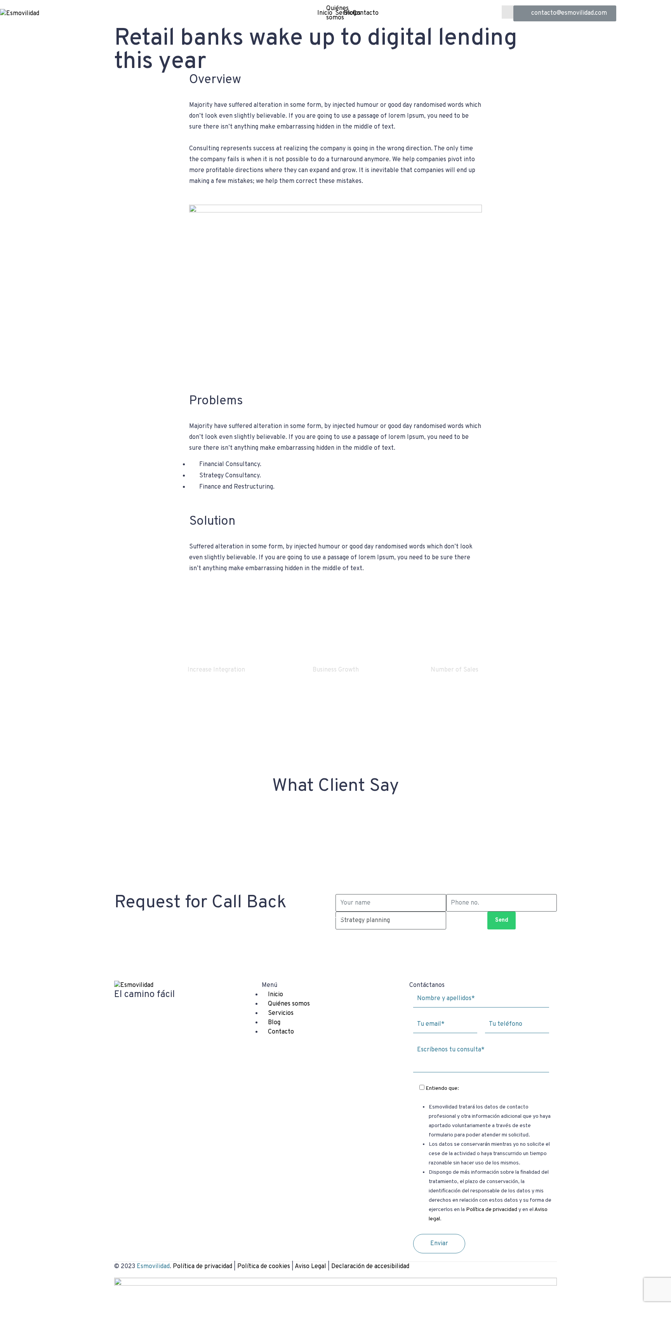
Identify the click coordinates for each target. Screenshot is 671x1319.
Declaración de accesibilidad (370, 1266)
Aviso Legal (310, 1266)
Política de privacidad (491, 1209)
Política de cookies (263, 1266)
